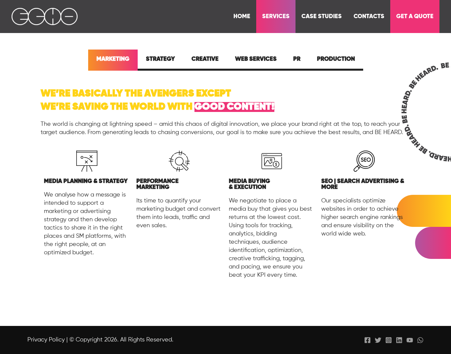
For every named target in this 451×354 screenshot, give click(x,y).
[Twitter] (378, 340)
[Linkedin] (399, 340)
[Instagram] (388, 340)
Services (276, 16)
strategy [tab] (160, 59)
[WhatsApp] (420, 340)
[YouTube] (409, 340)
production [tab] (336, 59)
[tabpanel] (225, 190)
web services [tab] (256, 59)
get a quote (415, 16)
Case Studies (321, 16)
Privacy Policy (46, 340)
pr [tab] (296, 59)
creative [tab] (205, 59)
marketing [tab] (112, 59)
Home (241, 16)
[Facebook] (367, 340)
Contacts (369, 16)
